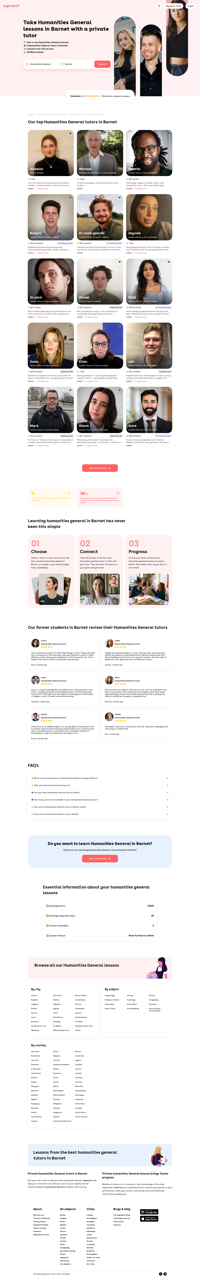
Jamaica (79, 1078)
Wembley (35, 1030)
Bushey (56, 1000)
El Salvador (36, 1069)
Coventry (91, 1244)
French (63, 1238)
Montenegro (58, 1091)
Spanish (63, 1235)
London (34, 995)
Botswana (35, 1056)
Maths (63, 1215)
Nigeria (34, 1099)
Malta (56, 1086)
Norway (56, 1099)
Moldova (35, 1091)
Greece (78, 1069)
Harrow (34, 1013)
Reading (56, 1022)
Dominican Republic (61, 1065)
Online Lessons (39, 1228)
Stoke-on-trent (93, 1257)
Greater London (74, 114)
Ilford (55, 1013)
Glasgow (91, 1222)
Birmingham (92, 1218)
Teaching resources (121, 1218)
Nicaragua (79, 1095)
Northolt (35, 1022)
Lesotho (78, 1082)
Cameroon (79, 1056)
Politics (152, 995)
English (63, 1225)
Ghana (56, 1069)
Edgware (57, 1004)
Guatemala (36, 1073)
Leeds (89, 1235)
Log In (190, 6)
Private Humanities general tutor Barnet (51, 114)
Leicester (91, 1261)
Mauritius (79, 1086)
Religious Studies (112, 1000)
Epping (56, 1008)
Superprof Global (40, 1225)
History (130, 995)
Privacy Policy (39, 1222)
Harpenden (79, 1008)
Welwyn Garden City (83, 1026)
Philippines (57, 1104)
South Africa (80, 1112)
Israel (55, 1078)
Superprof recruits (41, 1235)
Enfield (34, 1008)
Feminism (153, 1004)
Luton (33, 1017)
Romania (35, 1108)
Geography (153, 1000)
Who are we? (38, 1215)
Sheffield (91, 1228)
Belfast (90, 1248)
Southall (78, 1022)
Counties (37, 1231)
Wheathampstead (61, 1030)
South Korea (36, 1117)
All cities (91, 1264)
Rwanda (56, 1108)
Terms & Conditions (41, 1218)
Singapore (57, 1112)
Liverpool (91, 1225)
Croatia (56, 1060)
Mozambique (80, 1091)
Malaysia (35, 1086)
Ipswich (78, 1013)
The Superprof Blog (121, 1215)
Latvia (56, 1082)
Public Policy (110, 1008)
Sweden (56, 1117)
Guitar (63, 1231)
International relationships (154, 1010)
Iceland (78, 1073)
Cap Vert (35, 1060)
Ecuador (78, 1065)
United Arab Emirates (62, 1121)
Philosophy (109, 1004)
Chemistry (64, 1261)
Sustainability (133, 1008)
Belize (55, 1051)
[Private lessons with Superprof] (11, 6)
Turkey (34, 1121)
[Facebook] (160, 1274)
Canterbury (80, 1000)
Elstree (78, 1004)
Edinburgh (91, 1231)
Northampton (81, 1017)
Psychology (109, 995)
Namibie (34, 1095)
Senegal (78, 1108)
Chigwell (34, 1004)
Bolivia (78, 1051)
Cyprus (78, 1060)
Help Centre (118, 1222)
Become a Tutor (173, 6)
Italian (63, 1241)
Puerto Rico (80, 1104)
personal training (67, 1251)
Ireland (34, 1078)
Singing (63, 1218)
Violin (62, 1244)
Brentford (57, 995)
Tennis (63, 1228)
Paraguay (35, 1104)
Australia (35, 1051)
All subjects (65, 1264)
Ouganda (79, 1099)
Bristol (90, 1241)
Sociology (131, 1000)
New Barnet (58, 1017)
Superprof (31, 114)
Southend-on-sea (38, 1026)
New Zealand (59, 1095)
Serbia (34, 1112)
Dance (62, 1254)
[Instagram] (165, 1274)
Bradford (90, 1251)
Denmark (35, 1065)
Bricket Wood (80, 995)
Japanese (64, 1257)
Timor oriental (81, 1117)
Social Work (132, 1004)
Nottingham (92, 1254)
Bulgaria (56, 1056)
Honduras (57, 1073)
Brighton (34, 1000)
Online (78, 1030)
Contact (117, 1225)
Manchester (92, 1238)
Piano (62, 1222)
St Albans (57, 1026)
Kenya (33, 1082)
